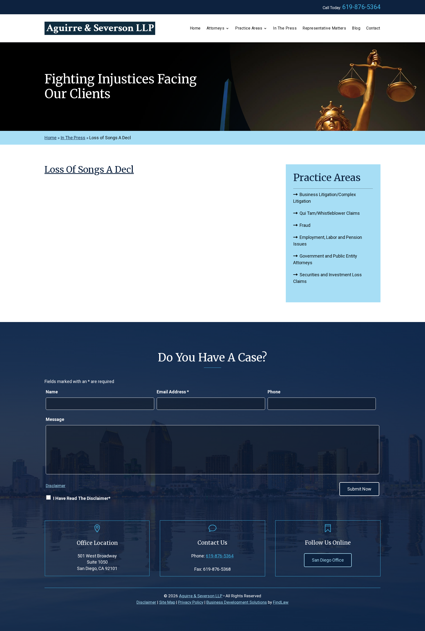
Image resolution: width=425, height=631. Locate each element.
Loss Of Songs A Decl (89, 169)
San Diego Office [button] (328, 560)
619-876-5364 (361, 7)
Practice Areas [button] (248, 29)
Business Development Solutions (236, 602)
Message (55, 419)
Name (52, 391)
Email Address (173, 391)
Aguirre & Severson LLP (200, 595)
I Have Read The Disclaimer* (81, 498)
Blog (356, 29)
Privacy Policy (190, 602)
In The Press (285, 29)
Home (195, 29)
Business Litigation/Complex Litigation (324, 198)
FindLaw (280, 602)
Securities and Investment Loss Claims (327, 278)
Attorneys (216, 29)
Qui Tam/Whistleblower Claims (330, 213)
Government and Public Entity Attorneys (325, 259)
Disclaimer (55, 485)
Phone (274, 391)
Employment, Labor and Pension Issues (327, 240)
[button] (420, 595)
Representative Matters (324, 29)
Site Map (167, 602)
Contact (373, 29)
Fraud (305, 225)
